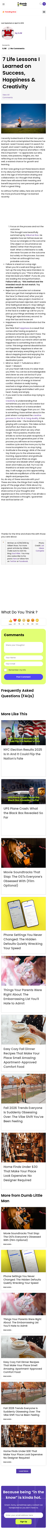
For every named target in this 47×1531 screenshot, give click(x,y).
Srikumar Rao (32, 235)
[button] (44, 12)
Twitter (13, 561)
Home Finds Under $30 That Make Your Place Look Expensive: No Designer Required (23, 1455)
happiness (24, 328)
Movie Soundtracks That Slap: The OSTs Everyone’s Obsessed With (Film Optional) (22, 1237)
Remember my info (17, 670)
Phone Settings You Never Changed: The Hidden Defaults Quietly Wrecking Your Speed (22, 1280)
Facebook (23, 561)
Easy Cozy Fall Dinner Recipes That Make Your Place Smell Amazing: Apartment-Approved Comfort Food (22, 1058)
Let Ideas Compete (40, 548)
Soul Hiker (16, 553)
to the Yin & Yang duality (26, 418)
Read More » (7, 1244)
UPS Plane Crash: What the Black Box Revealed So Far (23, 813)
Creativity (10, 401)
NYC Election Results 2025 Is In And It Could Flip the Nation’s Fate (23, 754)
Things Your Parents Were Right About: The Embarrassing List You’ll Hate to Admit (22, 1323)
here (15, 558)
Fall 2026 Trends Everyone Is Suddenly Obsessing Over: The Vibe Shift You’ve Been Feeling (21, 1412)
